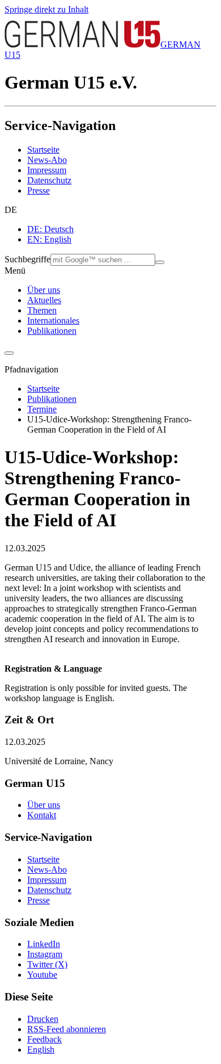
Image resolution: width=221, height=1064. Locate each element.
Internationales (53, 320)
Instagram (44, 954)
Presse (38, 190)
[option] (121, 229)
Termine (42, 409)
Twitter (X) (47, 964)
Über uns (43, 290)
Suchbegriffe (27, 259)
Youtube (42, 974)
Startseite (43, 149)
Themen (42, 310)
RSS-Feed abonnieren (66, 1029)
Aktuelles (44, 300)
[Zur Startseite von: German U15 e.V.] (82, 44)
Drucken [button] (42, 1019)
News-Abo (47, 160)
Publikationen (51, 331)
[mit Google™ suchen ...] (159, 262)
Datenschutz (49, 180)
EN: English (49, 239)
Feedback (44, 1039)
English (40, 1049)
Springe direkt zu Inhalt (46, 9)
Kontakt (41, 815)
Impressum (46, 170)
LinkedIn (43, 944)
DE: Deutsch (50, 229)
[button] (110, 210)
